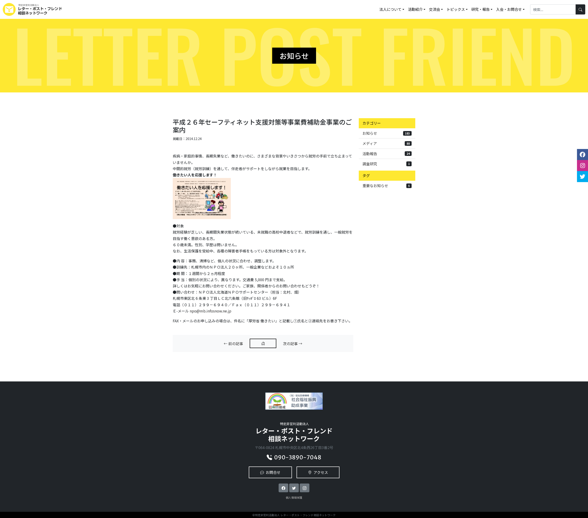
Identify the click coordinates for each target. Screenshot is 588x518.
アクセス (321, 472)
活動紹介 (415, 9)
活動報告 (386, 153)
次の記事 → (292, 343)
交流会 (434, 9)
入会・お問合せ (509, 9)
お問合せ (273, 472)
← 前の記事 (233, 343)
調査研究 (386, 163)
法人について (390, 9)
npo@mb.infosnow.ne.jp (210, 311)
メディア (386, 143)
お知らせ (386, 133)
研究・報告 (480, 9)
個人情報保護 (294, 497)
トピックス (456, 9)
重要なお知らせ (386, 185)
